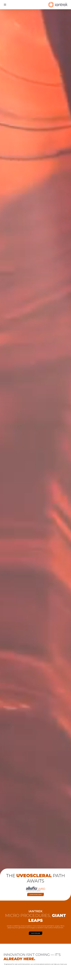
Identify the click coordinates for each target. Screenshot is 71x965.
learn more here (35, 894)
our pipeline (35, 933)
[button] (24, 4)
